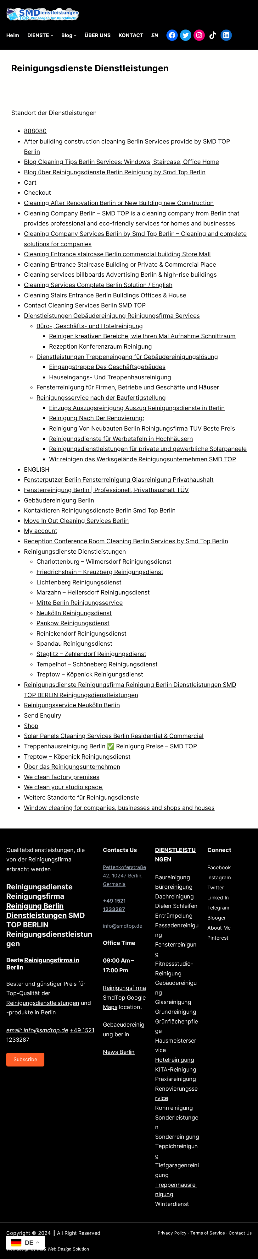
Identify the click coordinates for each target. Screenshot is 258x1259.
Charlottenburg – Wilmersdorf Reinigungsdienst (103, 561)
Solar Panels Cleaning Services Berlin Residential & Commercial (114, 736)
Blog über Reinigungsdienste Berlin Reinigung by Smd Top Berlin (114, 172)
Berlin (48, 1012)
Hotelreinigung (174, 1059)
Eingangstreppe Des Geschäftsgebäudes (107, 367)
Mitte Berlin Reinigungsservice (79, 602)
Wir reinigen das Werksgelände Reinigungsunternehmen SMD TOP (142, 459)
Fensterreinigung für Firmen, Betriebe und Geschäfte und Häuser (127, 387)
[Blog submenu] (75, 35)
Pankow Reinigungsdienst (72, 623)
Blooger (216, 917)
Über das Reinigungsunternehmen (72, 766)
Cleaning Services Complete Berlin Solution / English (98, 285)
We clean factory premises (61, 777)
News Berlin (119, 1052)
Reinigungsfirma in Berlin (42, 963)
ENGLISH (36, 469)
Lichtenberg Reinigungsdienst (78, 582)
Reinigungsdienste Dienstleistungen (75, 551)
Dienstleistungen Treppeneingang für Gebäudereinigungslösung (127, 357)
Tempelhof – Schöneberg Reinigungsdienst (97, 664)
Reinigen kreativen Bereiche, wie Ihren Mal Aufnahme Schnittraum (142, 336)
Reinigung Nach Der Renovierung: (96, 418)
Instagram (219, 877)
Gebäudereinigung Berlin (59, 500)
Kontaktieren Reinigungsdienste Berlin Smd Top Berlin (100, 510)
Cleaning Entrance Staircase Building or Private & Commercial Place (120, 264)
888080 (35, 131)
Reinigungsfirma (49, 859)
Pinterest (217, 938)
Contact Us (240, 1232)
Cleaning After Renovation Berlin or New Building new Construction (119, 203)
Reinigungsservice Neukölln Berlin (72, 705)
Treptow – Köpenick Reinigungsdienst (89, 674)
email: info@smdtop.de (37, 1030)
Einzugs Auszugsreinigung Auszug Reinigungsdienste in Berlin (137, 408)
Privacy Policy (172, 1232)
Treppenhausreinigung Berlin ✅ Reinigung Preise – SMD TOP (110, 746)
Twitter (215, 887)
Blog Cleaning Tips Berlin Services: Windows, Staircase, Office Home (121, 162)
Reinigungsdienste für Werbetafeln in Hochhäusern (121, 438)
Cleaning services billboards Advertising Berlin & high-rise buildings (120, 274)
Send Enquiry (42, 715)
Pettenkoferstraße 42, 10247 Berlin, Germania (124, 875)
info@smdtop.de (122, 926)
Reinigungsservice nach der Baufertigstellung (101, 397)
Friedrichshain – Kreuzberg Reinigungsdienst (99, 572)
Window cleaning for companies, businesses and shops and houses (119, 807)
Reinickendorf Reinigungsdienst (81, 633)
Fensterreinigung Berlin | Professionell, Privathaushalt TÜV (106, 490)
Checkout (37, 192)
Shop (31, 726)
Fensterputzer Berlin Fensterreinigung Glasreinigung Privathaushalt (119, 479)
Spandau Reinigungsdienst (74, 643)
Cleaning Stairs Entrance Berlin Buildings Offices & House (105, 295)
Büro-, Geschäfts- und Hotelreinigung (89, 326)
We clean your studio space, (64, 787)
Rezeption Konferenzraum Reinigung (100, 346)
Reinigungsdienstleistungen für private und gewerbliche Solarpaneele (148, 449)
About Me (219, 928)
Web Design (54, 1248)
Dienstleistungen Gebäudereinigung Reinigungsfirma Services (112, 315)
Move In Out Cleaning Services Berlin (76, 520)
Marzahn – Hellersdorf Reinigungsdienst (93, 592)
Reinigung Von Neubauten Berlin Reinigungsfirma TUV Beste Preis (142, 428)
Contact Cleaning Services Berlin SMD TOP (85, 305)
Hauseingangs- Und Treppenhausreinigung (110, 377)
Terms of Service (207, 1232)
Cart (30, 182)
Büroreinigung (174, 886)
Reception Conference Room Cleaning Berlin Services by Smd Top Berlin (126, 541)
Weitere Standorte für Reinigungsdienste (81, 797)
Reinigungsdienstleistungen (42, 1003)
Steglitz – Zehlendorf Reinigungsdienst (91, 654)
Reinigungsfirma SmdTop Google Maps (124, 997)
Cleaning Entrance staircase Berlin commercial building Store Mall (117, 254)
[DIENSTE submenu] (51, 35)
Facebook (219, 867)
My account (40, 531)
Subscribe (25, 1059)
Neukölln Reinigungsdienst (74, 613)
